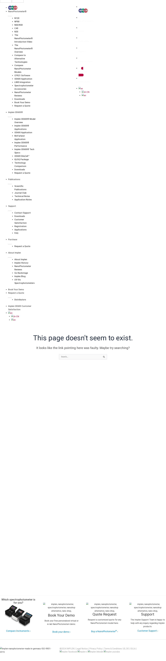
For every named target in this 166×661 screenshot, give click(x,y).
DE (127, 648)
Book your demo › (61, 631)
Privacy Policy (95, 648)
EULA (132, 648)
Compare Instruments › (18, 631)
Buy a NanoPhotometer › (104, 631)
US (124, 648)
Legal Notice (82, 648)
